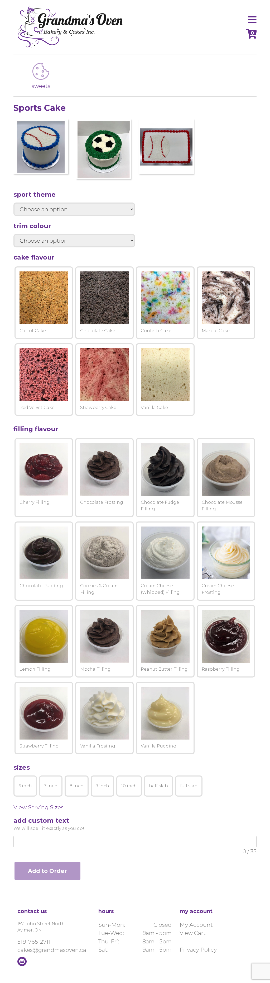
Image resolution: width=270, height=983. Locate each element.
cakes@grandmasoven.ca (51, 950)
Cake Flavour (34, 257)
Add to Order (47, 871)
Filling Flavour (35, 429)
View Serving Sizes (38, 807)
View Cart (193, 933)
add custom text (41, 820)
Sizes (21, 767)
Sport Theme (34, 194)
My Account (196, 924)
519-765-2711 (34, 941)
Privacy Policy (198, 949)
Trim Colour (32, 226)
